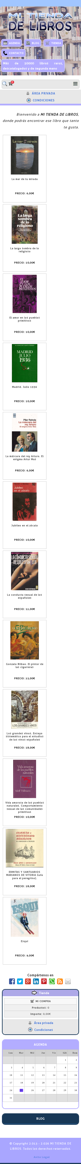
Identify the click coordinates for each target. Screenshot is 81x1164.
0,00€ (40, 1013)
